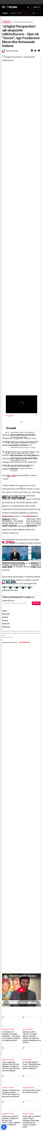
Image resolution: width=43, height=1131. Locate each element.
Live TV (36, 7)
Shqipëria (6, 22)
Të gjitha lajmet (10, 476)
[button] (37, 13)
